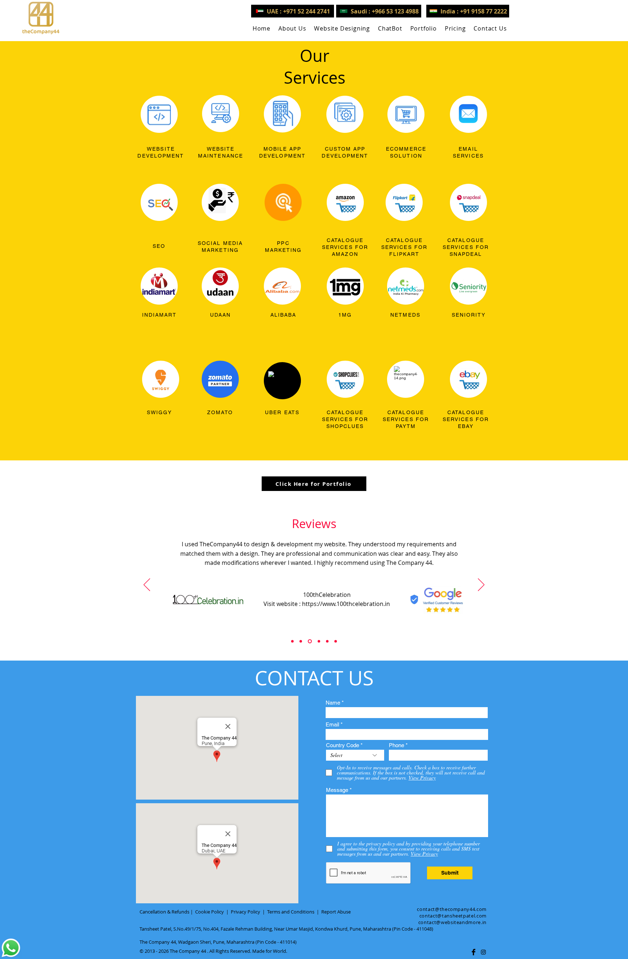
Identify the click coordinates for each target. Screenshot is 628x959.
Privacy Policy (245, 911)
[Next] (481, 585)
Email (332, 724)
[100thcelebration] (310, 641)
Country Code (342, 745)
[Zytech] (335, 641)
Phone (396, 745)
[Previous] (147, 585)
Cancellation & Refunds (164, 911)
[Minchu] (292, 641)
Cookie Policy (209, 911)
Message (337, 790)
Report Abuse (336, 911)
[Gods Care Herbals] (300, 641)
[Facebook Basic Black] (473, 952)
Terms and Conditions (290, 911)
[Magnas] (327, 641)
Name (333, 702)
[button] (342, 28)
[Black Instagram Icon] (483, 952)
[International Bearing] (319, 641)
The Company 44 (188, 951)
